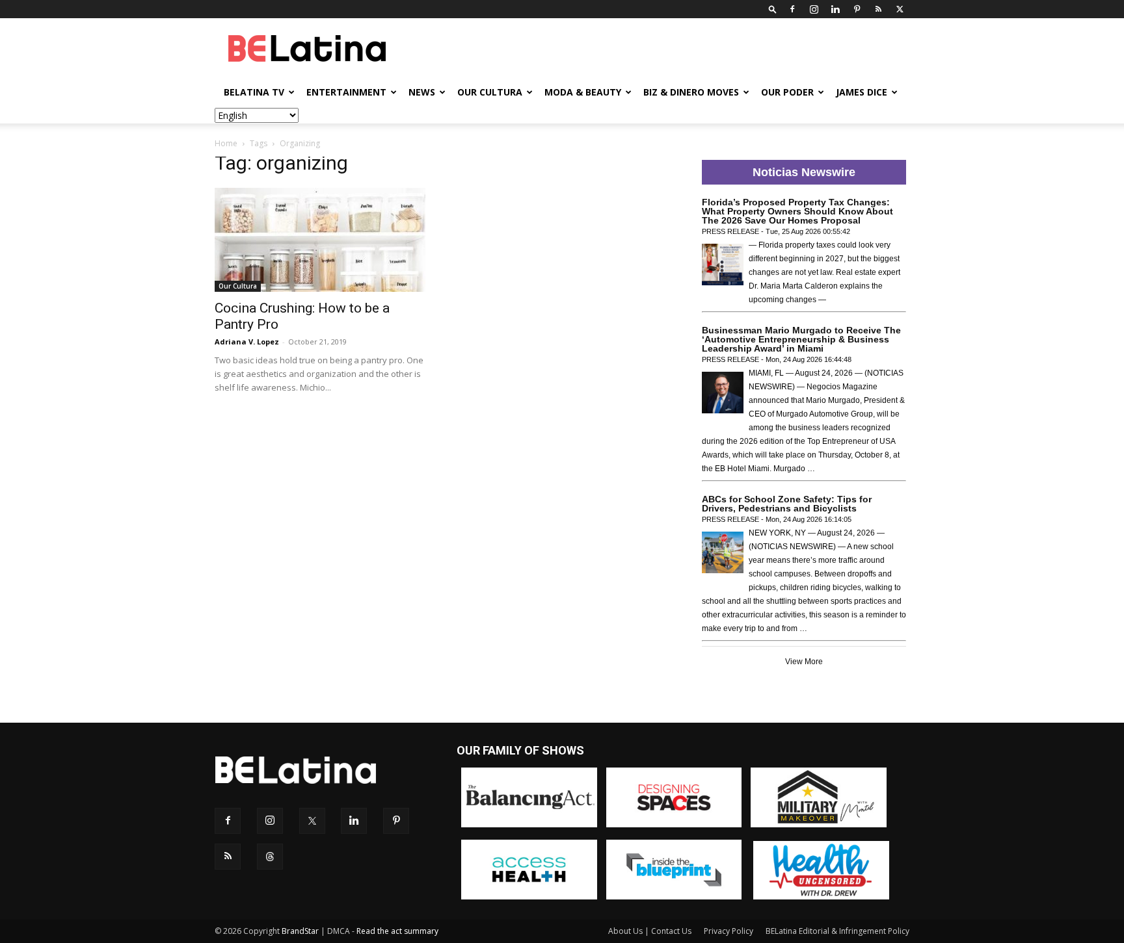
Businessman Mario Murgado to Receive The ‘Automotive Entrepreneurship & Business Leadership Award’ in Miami (801, 339)
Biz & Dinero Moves (691, 92)
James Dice (861, 92)
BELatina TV (254, 92)
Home (226, 143)
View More (804, 661)
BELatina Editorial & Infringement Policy (837, 931)
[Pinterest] (856, 9)
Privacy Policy (728, 931)
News (421, 92)
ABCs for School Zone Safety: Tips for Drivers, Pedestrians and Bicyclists (787, 503)
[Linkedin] (835, 9)
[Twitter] (899, 9)
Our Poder (787, 92)
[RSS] (878, 9)
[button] (773, 9)
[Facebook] (792, 9)
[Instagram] (813, 9)
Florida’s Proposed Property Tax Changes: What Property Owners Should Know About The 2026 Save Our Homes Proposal (797, 211)
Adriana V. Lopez (247, 341)
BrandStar (300, 931)
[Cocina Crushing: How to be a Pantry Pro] (320, 240)
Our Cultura (489, 92)
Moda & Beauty (582, 92)
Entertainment (346, 92)
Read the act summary (397, 931)
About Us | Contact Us (649, 931)
